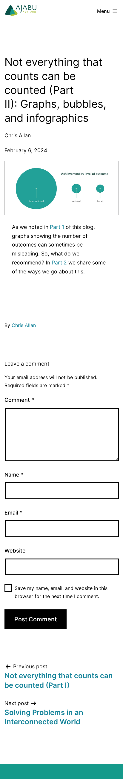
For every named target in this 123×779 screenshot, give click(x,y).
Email (13, 512)
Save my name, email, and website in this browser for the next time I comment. (61, 592)
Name (14, 474)
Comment (19, 400)
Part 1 (57, 227)
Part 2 (59, 262)
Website (15, 550)
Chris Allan (24, 325)
